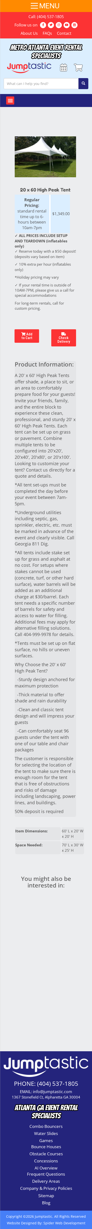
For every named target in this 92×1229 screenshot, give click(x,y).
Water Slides (46, 1133)
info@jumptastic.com (52, 1091)
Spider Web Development (64, 1223)
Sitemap (46, 1195)
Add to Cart (26, 336)
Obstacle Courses (46, 1154)
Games (46, 1140)
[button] (10, 100)
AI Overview (46, 1168)
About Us (29, 33)
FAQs (47, 33)
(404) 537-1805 (50, 16)
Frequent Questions (46, 1174)
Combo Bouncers (46, 1126)
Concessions (46, 1161)
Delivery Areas (46, 1181)
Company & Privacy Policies (46, 1188)
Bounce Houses (46, 1146)
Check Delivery (63, 340)
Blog (46, 1202)
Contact (64, 33)
